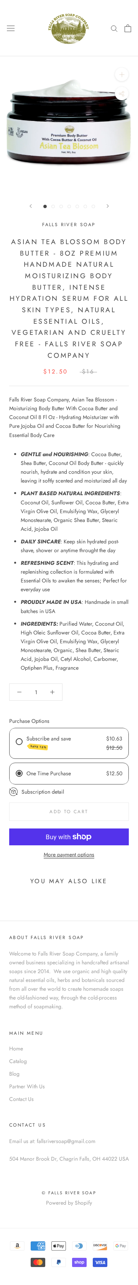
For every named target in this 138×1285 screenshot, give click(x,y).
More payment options (69, 854)
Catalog (18, 1061)
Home (16, 1048)
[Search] (114, 28)
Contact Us (21, 1099)
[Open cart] (128, 28)
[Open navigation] (11, 28)
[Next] (108, 206)
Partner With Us (27, 1086)
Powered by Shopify (69, 1203)
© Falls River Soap (69, 1193)
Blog (14, 1074)
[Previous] (31, 206)
